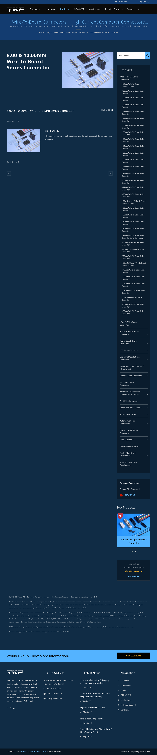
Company (34, 9)
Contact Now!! (133, 656)
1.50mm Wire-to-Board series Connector (133, 127)
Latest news (49, 9)
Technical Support (113, 9)
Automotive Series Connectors (128, 422)
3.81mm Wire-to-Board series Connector (133, 168)
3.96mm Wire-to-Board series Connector (133, 175)
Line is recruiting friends (91, 718)
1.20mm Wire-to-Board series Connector (133, 106)
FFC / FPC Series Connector (127, 383)
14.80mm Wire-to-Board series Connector (133, 292)
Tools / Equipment (127, 440)
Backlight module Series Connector (130, 358)
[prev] (9, 173)
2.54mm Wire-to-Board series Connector (133, 147)
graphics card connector (131, 376)
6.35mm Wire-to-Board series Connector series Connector (133, 237)
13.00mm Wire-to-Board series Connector (133, 278)
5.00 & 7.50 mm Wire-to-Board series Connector (133, 202)
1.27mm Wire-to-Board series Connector (133, 120)
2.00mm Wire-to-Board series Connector (133, 133)
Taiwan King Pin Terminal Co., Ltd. (33, 751)
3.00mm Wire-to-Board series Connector (133, 154)
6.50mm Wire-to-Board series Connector (133, 244)
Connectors (30, 632)
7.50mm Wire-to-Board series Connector (133, 257)
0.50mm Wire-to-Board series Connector (130, 85)
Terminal (37, 632)
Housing (43, 632)
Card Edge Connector (129, 401)
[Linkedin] (13, 708)
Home (41, 32)
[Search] (147, 55)
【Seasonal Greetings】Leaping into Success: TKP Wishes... (94, 682)
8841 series (52, 130)
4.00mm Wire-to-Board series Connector (133, 182)
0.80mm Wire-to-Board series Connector (133, 92)
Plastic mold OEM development (128, 454)
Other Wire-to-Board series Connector (132, 299)
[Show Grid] (108, 110)
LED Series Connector (129, 350)
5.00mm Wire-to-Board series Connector (133, 209)
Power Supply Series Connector (128, 342)
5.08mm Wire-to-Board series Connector (133, 216)
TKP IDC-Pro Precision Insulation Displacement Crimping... (95, 695)
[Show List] (111, 110)
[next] (110, 173)
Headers (49, 632)
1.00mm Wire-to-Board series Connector (133, 99)
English (146, 2)
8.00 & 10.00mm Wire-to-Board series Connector (99, 32)
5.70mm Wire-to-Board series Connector (133, 230)
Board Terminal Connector (131, 408)
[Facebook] (7, 708)
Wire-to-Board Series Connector (66, 32)
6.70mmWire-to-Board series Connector (133, 250)
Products (64, 9)
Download (129, 495)
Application (94, 9)
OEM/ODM (79, 9)
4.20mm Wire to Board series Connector (133, 195)
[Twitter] (11, 708)
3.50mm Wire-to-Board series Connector (133, 161)
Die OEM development (130, 446)
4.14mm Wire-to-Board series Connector (133, 188)
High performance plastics (92, 707)
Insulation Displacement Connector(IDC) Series (130, 393)
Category (49, 32)
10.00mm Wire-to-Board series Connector (133, 271)
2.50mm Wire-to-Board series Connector (133, 140)
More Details (134, 576)
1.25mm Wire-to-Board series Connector (133, 113)
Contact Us (132, 9)
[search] (116, 2)
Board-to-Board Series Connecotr (129, 333)
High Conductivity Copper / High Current (132, 367)
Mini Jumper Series (128, 414)
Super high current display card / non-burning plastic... (96, 731)
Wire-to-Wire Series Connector (128, 323)
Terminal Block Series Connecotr (129, 431)
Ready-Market (145, 752)
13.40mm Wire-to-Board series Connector (133, 285)
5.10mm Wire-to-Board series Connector (133, 223)
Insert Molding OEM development (128, 463)
